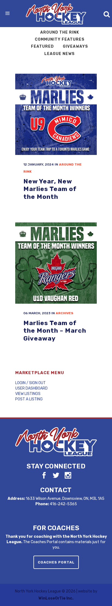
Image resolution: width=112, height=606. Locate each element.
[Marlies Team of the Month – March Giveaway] (56, 263)
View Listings (28, 393)
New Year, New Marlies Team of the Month (50, 188)
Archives (64, 313)
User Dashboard (31, 388)
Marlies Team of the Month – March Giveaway (54, 330)
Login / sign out (30, 383)
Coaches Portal (56, 562)
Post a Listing (29, 399)
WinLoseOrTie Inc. (56, 598)
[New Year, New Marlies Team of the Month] (56, 114)
